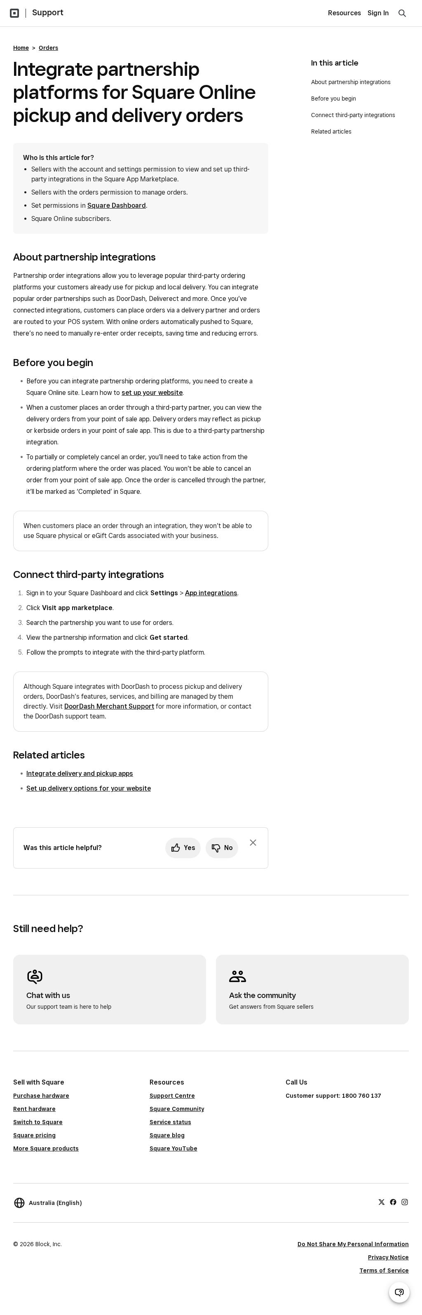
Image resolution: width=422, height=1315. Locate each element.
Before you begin (333, 98)
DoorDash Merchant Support (109, 706)
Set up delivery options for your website (88, 788)
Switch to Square (38, 1122)
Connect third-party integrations (353, 115)
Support (47, 12)
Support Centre (172, 1095)
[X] (381, 1201)
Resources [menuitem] (344, 13)
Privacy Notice (388, 1257)
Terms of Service (384, 1270)
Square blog (167, 1135)
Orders (48, 48)
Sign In (378, 13)
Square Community (177, 1109)
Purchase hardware (41, 1095)
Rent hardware (34, 1109)
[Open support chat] (399, 1292)
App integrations (211, 593)
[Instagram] (405, 1201)
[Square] (14, 13)
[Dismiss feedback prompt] (253, 843)
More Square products (46, 1148)
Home (21, 48)
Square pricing (34, 1135)
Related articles (331, 131)
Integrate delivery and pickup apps (79, 773)
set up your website (152, 393)
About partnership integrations (351, 82)
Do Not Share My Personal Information (353, 1244)
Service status (170, 1122)
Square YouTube (173, 1148)
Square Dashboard (116, 205)
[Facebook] (393, 1201)
